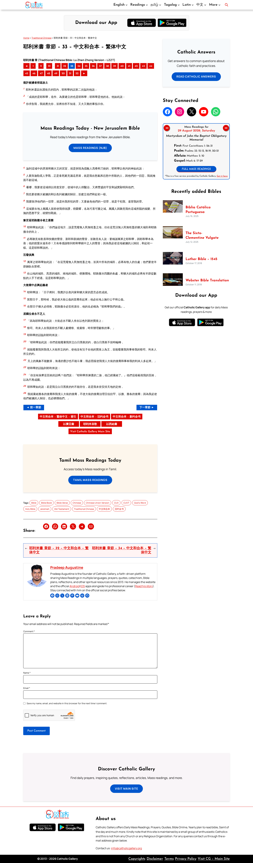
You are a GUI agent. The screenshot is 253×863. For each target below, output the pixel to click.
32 (64, 66)
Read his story (144, 586)
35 (86, 66)
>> (226, 128)
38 (107, 66)
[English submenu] (126, 5)
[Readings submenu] (147, 5)
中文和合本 (104, 508)
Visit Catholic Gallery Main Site (90, 431)
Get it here (222, 176)
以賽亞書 (68, 424)
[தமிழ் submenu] (160, 5)
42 (136, 66)
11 (41, 66)
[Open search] (226, 5)
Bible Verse (62, 502)
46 (33, 73)
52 (77, 73)
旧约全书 (119, 508)
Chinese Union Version (97, 502)
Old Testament (61, 508)
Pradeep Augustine (66, 567)
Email (26, 688)
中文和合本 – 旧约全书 (94, 416)
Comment (29, 631)
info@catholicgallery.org (126, 848)
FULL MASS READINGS (196, 169)
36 (93, 66)
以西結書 (111, 424)
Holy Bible (30, 508)
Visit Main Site (126, 788)
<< (166, 128)
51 (70, 73)
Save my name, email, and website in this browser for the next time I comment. (67, 703)
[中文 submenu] (205, 5)
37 (100, 66)
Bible (33, 502)
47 (41, 73)
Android (74, 586)
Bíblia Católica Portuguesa (198, 210)
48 (48, 73)
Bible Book (46, 502)
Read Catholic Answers (196, 76)
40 (122, 66)
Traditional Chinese (41, 37)
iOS (82, 586)
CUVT (126, 502)
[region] (196, 151)
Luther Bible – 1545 (201, 259)
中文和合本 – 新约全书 (127, 416)
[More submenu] (219, 5)
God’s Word (140, 502)
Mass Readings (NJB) (90, 148)
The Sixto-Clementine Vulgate (202, 236)
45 (26, 73)
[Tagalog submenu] (179, 5)
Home (26, 37)
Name (27, 672)
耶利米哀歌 (90, 424)
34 (78, 66)
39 (114, 66)
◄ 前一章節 (34, 407)
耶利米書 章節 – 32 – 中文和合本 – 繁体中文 (59, 550)
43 (143, 66)
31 (58, 66)
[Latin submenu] (193, 5)
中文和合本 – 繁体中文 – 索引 (58, 416)
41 (129, 66)
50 (63, 73)
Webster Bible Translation (207, 280)
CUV (116, 502)
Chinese (77, 502)
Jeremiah (44, 508)
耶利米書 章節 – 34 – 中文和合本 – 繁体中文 (121, 550)
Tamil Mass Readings (90, 480)
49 (55, 73)
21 (49, 66)
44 (150, 66)
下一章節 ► (146, 407)
